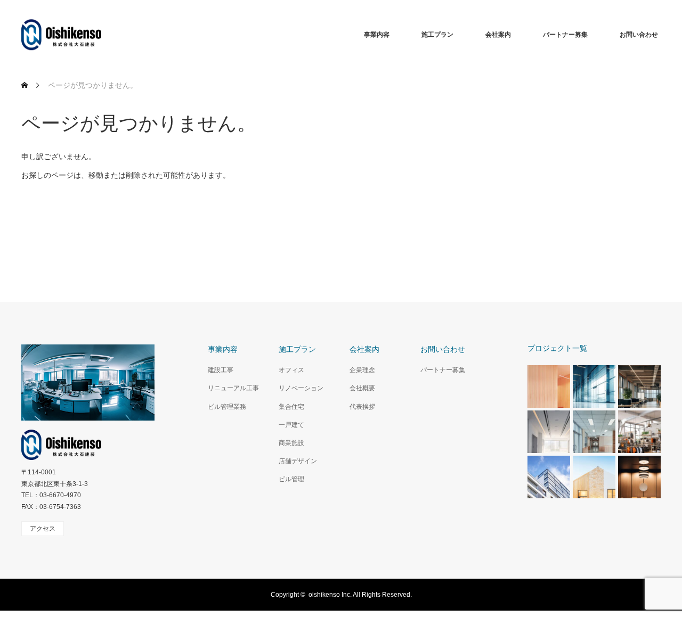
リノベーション (301, 388)
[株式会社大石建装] (101, 34)
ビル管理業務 (227, 406)
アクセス (42, 528)
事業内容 (376, 34)
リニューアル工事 (233, 388)
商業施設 (291, 443)
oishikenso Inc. (330, 594)
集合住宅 (291, 406)
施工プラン (437, 34)
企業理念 (362, 370)
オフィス (291, 370)
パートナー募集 (565, 34)
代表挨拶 (362, 406)
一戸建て (291, 425)
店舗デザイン (298, 461)
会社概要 (362, 388)
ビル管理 (291, 479)
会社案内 (498, 34)
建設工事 (220, 370)
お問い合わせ (639, 34)
